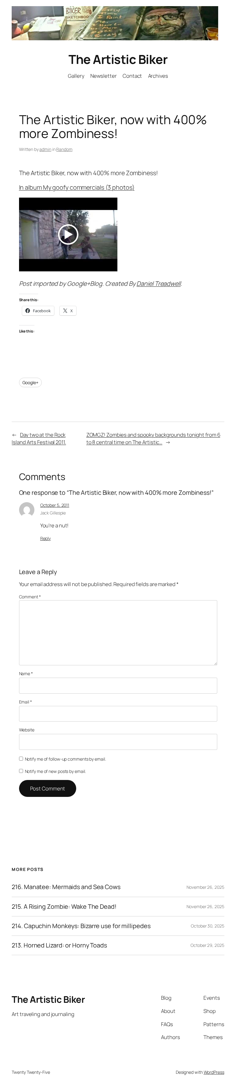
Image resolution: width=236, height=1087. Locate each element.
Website (26, 730)
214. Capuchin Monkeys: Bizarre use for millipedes (81, 926)
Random (64, 149)
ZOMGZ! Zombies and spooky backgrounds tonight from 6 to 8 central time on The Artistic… (153, 438)
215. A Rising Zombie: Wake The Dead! (64, 906)
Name (26, 673)
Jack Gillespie (53, 513)
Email (25, 702)
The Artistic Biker (118, 59)
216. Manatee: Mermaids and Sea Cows (66, 887)
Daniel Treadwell (158, 283)
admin (45, 149)
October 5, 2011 (54, 505)
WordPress (214, 1072)
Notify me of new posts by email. (55, 771)
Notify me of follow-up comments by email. (65, 759)
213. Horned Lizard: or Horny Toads (59, 945)
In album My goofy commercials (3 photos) (77, 187)
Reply (45, 538)
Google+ (30, 382)
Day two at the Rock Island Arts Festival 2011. (39, 438)
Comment (30, 597)
